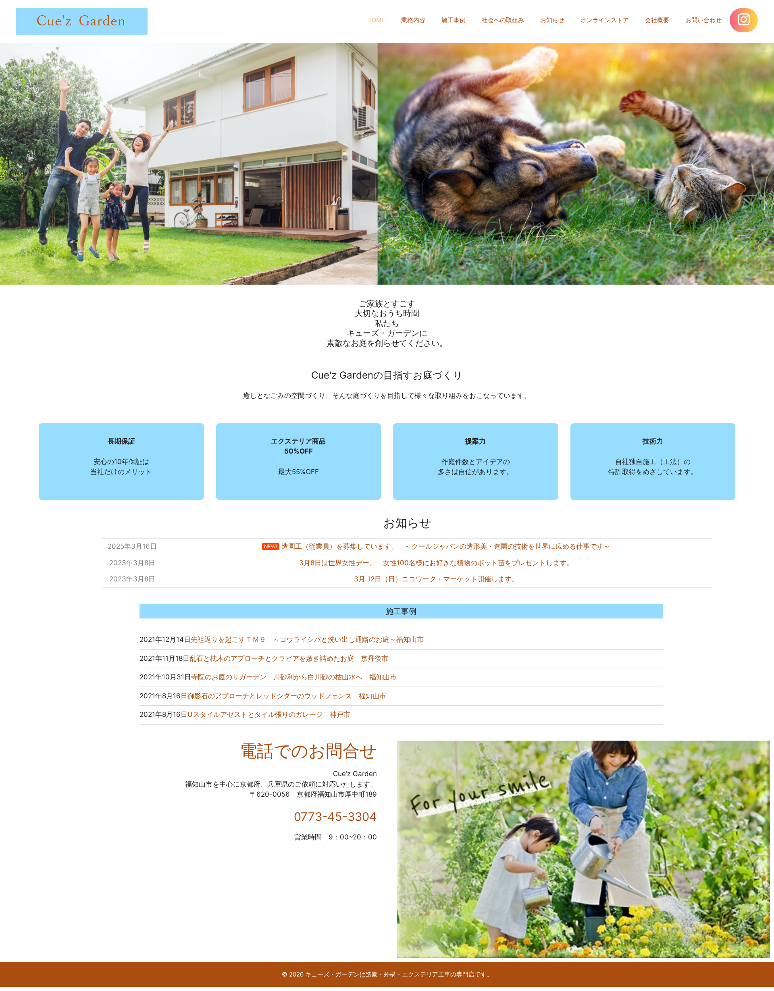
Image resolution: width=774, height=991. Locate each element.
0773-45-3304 (335, 817)
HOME (376, 20)
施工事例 (453, 20)
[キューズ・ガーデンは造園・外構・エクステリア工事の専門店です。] (82, 21)
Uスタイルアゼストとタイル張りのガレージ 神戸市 (268, 714)
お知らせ (552, 20)
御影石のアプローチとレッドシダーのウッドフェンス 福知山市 (286, 696)
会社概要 (657, 20)
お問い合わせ (703, 20)
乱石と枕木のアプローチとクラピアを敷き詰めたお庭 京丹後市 (288, 658)
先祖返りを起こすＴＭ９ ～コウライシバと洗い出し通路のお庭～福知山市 (307, 639)
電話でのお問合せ (308, 750)
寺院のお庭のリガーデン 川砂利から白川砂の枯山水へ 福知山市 (294, 677)
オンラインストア (604, 20)
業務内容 (413, 20)
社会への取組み (503, 20)
